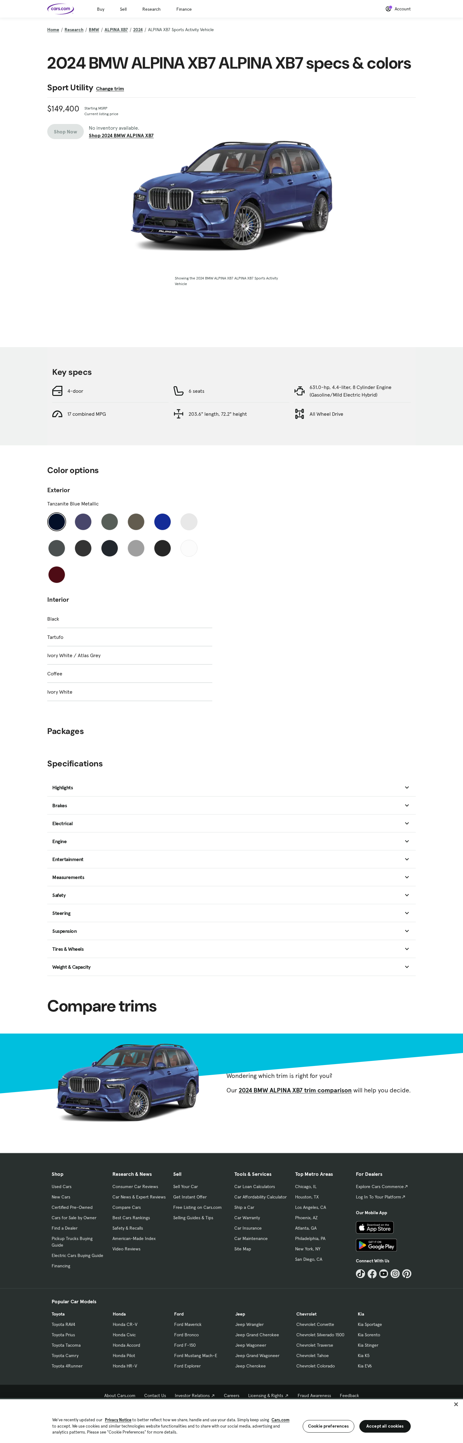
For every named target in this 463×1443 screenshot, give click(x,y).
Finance (184, 9)
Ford (179, 1314)
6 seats (196, 391)
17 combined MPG (86, 414)
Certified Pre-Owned (72, 1207)
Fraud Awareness (314, 1395)
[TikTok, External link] (360, 1273)
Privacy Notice (118, 1420)
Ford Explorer (187, 1366)
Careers (231, 1395)
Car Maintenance (251, 1238)
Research (151, 9)
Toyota (58, 1314)
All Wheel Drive (326, 414)
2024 (138, 29)
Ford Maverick (188, 1324)
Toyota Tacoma (66, 1345)
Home (53, 29)
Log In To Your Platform (378, 1197)
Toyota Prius (63, 1335)
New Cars (61, 1197)
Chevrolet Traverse (314, 1345)
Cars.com (280, 1420)
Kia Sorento (369, 1335)
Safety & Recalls (127, 1228)
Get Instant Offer (190, 1197)
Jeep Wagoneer (250, 1345)
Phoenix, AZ (306, 1217)
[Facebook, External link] (372, 1273)
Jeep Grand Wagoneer (257, 1355)
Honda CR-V (125, 1324)
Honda (119, 1314)
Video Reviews (126, 1249)
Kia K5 (363, 1355)
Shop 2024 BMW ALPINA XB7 (121, 135)
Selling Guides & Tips (193, 1217)
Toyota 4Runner (67, 1366)
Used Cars (61, 1186)
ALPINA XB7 (116, 29)
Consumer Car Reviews (135, 1186)
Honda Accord (126, 1345)
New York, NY (307, 1249)
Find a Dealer (64, 1228)
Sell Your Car (185, 1186)
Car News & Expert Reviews (139, 1197)
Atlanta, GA (306, 1228)
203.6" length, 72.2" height (218, 414)
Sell (123, 9)
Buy (100, 9)
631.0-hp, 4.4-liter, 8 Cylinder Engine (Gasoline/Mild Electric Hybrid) (351, 391)
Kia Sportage (370, 1324)
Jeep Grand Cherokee (257, 1335)
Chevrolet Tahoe (312, 1355)
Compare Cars (126, 1207)
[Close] (456, 1404)
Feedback (349, 1395)
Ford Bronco (186, 1335)
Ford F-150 (185, 1345)
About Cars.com (119, 1395)
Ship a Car (244, 1207)
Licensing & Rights (265, 1395)
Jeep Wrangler (249, 1324)
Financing (61, 1266)
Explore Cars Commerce (380, 1186)
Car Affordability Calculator (260, 1197)
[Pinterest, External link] (406, 1273)
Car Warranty (247, 1217)
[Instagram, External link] (395, 1273)
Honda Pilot (124, 1355)
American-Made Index (134, 1238)
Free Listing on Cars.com (197, 1207)
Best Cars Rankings (131, 1217)
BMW (94, 29)
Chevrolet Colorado (315, 1366)
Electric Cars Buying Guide (77, 1255)
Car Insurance (248, 1228)
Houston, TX (307, 1197)
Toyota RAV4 (63, 1324)
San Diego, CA (308, 1259)
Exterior (58, 490)
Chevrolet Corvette (315, 1324)
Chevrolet (306, 1314)
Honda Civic (124, 1335)
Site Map (242, 1249)
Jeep (240, 1314)
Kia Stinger (368, 1345)
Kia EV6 (365, 1366)
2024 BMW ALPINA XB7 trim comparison (295, 1090)
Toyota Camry (65, 1355)
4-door (75, 391)
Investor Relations (192, 1395)
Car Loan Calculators (254, 1186)
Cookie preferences (328, 1426)
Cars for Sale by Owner (74, 1217)
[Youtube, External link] (383, 1273)
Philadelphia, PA (310, 1238)
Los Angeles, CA (310, 1207)
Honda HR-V (125, 1366)
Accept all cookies (385, 1426)
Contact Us (155, 1395)
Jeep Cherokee (250, 1366)
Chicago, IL (306, 1186)
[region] (231, 1420)
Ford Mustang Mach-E (195, 1355)
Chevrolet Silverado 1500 (320, 1335)
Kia (361, 1314)
